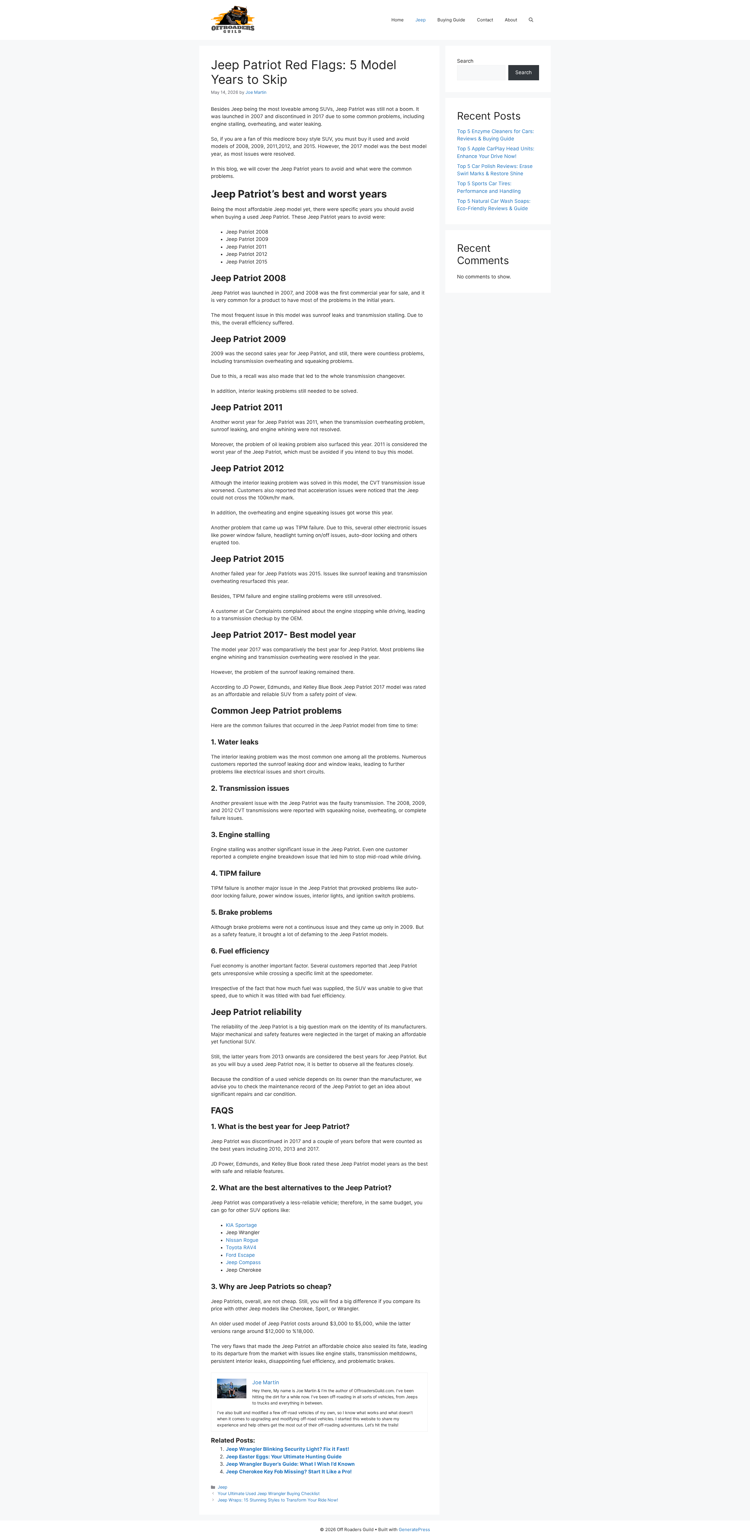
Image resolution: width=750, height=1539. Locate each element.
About (511, 20)
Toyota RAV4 (241, 1247)
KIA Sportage (241, 1225)
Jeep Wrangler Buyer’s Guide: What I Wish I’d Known (290, 1464)
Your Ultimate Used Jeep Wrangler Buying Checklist (269, 1493)
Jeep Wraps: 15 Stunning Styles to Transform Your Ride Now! (278, 1499)
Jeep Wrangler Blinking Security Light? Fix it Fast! (287, 1449)
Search (465, 61)
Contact (485, 20)
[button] (531, 20)
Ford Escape (240, 1255)
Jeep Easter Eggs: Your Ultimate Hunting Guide (284, 1457)
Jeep (420, 20)
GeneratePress (414, 1529)
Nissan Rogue (242, 1240)
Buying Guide (451, 20)
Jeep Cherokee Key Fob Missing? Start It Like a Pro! (289, 1472)
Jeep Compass (243, 1262)
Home (397, 20)
